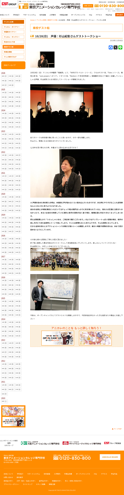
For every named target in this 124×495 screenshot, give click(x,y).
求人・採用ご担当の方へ (116, 11)
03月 (18, 80)
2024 (3, 110)
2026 (3, 73)
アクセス (99, 15)
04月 (11, 80)
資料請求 (119, 15)
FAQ (90, 15)
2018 (3, 235)
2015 (3, 298)
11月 (11, 92)
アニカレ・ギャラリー (12, 37)
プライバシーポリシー (11, 484)
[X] (115, 48)
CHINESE (120, 2)
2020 (3, 194)
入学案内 (53, 15)
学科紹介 (16, 15)
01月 (11, 85)
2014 (3, 319)
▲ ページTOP (117, 429)
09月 (4, 97)
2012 (3, 361)
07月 (11, 76)
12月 (4, 92)
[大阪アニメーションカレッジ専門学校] (40, 442)
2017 (3, 256)
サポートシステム (29, 15)
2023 (3, 131)
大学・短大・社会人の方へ (95, 9)
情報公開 (52, 484)
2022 (3, 152)
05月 (4, 80)
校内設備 (42, 15)
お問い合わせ (88, 6)
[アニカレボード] (110, 455)
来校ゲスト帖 (8, 47)
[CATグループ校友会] (112, 443)
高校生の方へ (81, 9)
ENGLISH (102, 2)
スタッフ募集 (40, 484)
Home (32, 20)
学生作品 (109, 15)
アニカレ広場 (8, 22)
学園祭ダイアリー (10, 32)
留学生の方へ (109, 9)
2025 (3, 89)
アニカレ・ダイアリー (12, 27)
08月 (4, 76)
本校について (4, 15)
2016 (3, 277)
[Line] (120, 48)
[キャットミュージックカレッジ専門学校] (82, 442)
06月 (18, 76)
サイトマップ (27, 484)
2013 (3, 340)
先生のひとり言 (9, 42)
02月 (4, 85)
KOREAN (111, 2)
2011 (3, 381)
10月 (18, 92)
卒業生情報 (8, 52)
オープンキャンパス (78, 15)
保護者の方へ (119, 9)
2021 (3, 173)
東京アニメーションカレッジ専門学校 (24, 457)
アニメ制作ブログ (10, 57)
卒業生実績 (63, 15)
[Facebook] (110, 48)
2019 (3, 214)
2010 (3, 398)
